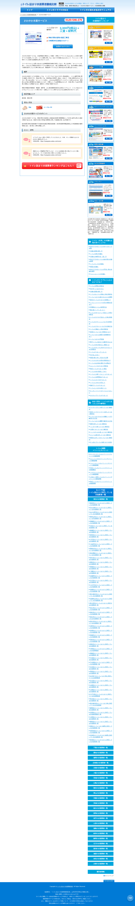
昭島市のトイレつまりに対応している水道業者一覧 (100, 563)
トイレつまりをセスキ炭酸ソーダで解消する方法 (100, 417)
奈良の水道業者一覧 (100, 858)
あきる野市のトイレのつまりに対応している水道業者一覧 (100, 513)
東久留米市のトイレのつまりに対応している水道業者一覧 (100, 595)
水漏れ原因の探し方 (96, 251)
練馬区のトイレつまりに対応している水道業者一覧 (100, 709)
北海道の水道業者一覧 (101, 763)
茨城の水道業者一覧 (100, 803)
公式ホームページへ (62, 46)
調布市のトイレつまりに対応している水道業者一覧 (100, 645)
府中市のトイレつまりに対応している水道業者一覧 (100, 558)
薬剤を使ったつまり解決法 (98, 424)
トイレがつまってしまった (98, 352)
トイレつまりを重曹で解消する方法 (101, 421)
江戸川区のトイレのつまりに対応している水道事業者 (100, 695)
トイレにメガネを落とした (98, 388)
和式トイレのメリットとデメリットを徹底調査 (100, 482)
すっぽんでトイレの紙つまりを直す (101, 442)
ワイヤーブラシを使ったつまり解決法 (100, 408)
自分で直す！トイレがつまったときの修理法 (102, 402)
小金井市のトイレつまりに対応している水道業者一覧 (100, 545)
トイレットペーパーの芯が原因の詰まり (100, 303)
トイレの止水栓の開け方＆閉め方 (100, 363)
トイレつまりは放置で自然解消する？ (100, 335)
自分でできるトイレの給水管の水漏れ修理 (100, 260)
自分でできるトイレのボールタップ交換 (100, 247)
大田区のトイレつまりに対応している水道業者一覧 (100, 718)
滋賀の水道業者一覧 (100, 853)
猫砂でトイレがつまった (97, 385)
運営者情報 (101, 872)
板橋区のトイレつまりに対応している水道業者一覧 (100, 531)
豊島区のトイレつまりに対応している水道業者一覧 (100, 722)
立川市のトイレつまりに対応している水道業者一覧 (100, 581)
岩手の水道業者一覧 (100, 818)
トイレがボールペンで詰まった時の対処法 (100, 313)
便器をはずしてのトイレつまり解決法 (100, 438)
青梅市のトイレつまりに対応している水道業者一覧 (100, 567)
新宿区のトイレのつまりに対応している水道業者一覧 (100, 740)
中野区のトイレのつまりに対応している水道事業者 (100, 649)
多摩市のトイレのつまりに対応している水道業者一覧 (100, 631)
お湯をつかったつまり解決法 (99, 429)
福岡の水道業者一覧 (100, 758)
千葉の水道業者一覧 (100, 747)
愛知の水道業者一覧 (100, 752)
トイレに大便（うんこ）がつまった (101, 374)
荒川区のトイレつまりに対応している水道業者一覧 (100, 699)
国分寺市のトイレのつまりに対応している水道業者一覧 (100, 622)
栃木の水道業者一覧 (100, 808)
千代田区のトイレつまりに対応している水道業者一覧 (100, 663)
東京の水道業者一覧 (100, 499)
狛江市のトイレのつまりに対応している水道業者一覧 (100, 608)
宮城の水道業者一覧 (100, 778)
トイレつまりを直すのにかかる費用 (101, 297)
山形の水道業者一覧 (100, 823)
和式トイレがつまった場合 (98, 369)
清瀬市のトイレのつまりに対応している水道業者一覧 (100, 590)
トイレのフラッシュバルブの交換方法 (100, 322)
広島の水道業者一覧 (100, 783)
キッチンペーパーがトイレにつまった (100, 391)
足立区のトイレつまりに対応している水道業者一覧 (100, 681)
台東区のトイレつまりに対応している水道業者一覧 (100, 686)
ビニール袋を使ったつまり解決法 (100, 435)
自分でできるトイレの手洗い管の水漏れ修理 (100, 270)
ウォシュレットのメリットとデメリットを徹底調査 (100, 464)
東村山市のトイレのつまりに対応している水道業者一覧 (100, 517)
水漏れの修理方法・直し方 (98, 256)
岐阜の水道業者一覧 (100, 833)
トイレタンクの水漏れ (97, 264)
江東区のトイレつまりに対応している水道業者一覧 (100, 690)
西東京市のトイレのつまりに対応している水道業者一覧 (100, 549)
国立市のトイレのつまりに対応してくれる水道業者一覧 (100, 617)
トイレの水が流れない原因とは (99, 345)
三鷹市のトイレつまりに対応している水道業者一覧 (100, 572)
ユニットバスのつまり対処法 (99, 366)
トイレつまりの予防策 (97, 339)
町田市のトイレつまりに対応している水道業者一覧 (100, 535)
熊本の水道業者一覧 (100, 788)
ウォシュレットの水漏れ (97, 274)
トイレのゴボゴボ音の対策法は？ (100, 360)
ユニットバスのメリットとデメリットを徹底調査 (100, 459)
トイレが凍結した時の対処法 (99, 329)
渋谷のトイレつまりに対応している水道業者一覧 (100, 526)
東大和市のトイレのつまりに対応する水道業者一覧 (100, 604)
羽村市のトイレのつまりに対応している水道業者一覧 (100, 640)
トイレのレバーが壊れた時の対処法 (101, 294)
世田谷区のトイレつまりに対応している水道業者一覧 (100, 731)
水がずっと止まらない (97, 289)
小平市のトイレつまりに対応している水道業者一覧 (100, 540)
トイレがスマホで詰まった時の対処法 (100, 318)
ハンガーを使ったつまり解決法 (99, 426)
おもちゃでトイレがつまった (99, 395)
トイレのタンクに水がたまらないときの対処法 (100, 348)
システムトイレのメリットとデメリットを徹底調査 (100, 473)
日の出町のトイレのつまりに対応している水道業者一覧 (100, 508)
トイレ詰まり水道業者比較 (65, 886)
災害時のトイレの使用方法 (98, 307)
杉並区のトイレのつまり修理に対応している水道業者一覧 (100, 736)
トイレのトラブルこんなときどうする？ (102, 281)
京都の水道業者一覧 (100, 768)
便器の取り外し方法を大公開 (99, 357)
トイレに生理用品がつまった (99, 377)
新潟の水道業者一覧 (100, 848)
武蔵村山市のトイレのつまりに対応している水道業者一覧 (100, 599)
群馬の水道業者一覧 (100, 813)
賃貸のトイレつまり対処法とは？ (100, 332)
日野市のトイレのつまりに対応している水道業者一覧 (100, 627)
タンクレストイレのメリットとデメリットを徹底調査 (100, 455)
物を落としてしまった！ (97, 310)
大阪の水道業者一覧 (100, 773)
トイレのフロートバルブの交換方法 (101, 326)
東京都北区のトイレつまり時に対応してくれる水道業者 (100, 704)
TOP (130, 898)
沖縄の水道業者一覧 (100, 798)
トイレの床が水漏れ (96, 254)
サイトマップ (109, 876)
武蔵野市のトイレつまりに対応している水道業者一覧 (100, 576)
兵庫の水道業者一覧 (100, 864)
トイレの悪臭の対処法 (97, 286)
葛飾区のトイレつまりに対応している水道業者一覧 (100, 654)
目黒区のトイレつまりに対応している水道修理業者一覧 (100, 713)
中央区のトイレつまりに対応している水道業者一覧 (100, 658)
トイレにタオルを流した (97, 382)
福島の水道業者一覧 (100, 828)
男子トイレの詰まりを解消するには (101, 342)
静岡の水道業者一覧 (100, 838)
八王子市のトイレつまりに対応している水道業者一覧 (100, 586)
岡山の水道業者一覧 (100, 793)
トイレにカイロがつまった (98, 380)
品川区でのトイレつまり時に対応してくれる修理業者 (100, 677)
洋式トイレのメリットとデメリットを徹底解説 (100, 468)
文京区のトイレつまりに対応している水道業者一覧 (100, 668)
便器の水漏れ (94, 266)
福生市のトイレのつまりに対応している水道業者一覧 (100, 613)
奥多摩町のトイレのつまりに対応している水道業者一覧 (100, 554)
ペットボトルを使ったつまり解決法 (101, 432)
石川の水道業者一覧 (100, 843)
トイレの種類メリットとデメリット (101, 449)
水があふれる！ (95, 355)
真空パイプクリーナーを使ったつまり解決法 (100, 413)
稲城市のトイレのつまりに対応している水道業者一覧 (100, 636)
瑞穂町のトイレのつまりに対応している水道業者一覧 (100, 522)
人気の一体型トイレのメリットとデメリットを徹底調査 (100, 478)
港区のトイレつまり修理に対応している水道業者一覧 (100, 727)
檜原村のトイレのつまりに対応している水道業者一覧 (100, 504)
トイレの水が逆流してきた (98, 371)
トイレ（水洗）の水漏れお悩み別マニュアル (102, 241)
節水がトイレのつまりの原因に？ (100, 300)
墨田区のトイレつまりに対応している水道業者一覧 (100, 672)
